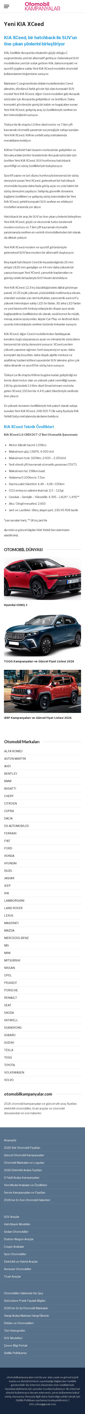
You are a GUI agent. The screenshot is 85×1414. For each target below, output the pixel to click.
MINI (7, 953)
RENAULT (10, 997)
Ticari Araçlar (12, 1276)
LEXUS (8, 915)
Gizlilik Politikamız (15, 1353)
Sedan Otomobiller (16, 1231)
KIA (6, 893)
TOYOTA (9, 1065)
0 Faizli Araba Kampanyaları (21, 1177)
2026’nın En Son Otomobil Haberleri (27, 1200)
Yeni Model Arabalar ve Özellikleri (25, 1185)
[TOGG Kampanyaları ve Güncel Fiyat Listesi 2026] (42, 634)
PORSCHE (11, 990)
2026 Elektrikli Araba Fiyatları (23, 1170)
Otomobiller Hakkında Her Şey (23, 1293)
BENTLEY (10, 773)
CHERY (9, 796)
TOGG (8, 1057)
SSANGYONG (13, 1027)
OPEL (8, 975)
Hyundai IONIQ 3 (15, 605)
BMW (8, 781)
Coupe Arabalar (14, 1246)
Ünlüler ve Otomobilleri (19, 1323)
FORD (8, 848)
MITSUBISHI (12, 960)
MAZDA (9, 930)
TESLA (8, 1050)
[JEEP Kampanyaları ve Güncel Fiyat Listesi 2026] (42, 691)
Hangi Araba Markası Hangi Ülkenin (26, 1315)
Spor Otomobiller (15, 1254)
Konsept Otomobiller (17, 1269)
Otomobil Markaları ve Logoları (24, 1162)
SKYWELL (11, 1020)
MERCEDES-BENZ (16, 938)
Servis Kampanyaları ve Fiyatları (24, 1192)
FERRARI (10, 833)
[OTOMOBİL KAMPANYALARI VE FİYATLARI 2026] (42, 6)
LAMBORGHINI (14, 900)
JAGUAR (9, 878)
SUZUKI (9, 1042)
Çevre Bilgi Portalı (15, 1345)
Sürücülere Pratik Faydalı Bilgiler (25, 1300)
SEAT (7, 1005)
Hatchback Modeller (17, 1224)
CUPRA (9, 811)
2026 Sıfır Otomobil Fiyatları (22, 1147)
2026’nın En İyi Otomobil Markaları (26, 1308)
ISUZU (8, 870)
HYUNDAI (10, 863)
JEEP (7, 885)
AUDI (7, 766)
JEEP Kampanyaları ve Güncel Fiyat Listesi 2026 (38, 718)
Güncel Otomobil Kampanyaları (24, 1155)
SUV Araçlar (11, 1216)
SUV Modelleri (13, 1338)
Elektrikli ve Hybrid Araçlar (21, 1261)
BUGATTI (10, 788)
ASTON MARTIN (15, 758)
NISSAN (9, 967)
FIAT (7, 840)
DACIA (8, 818)
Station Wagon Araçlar (19, 1239)
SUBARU (9, 1035)
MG (6, 945)
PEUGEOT (10, 982)
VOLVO (9, 1080)
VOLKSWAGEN (14, 1072)
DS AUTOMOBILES (16, 826)
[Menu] (6, 6)
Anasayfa (10, 1140)
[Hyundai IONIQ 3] (42, 578)
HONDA (9, 855)
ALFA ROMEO (13, 751)
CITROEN (10, 803)
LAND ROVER (13, 908)
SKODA (9, 1012)
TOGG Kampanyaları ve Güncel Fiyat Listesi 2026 (39, 661)
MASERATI (11, 923)
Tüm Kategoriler (14, 1330)
